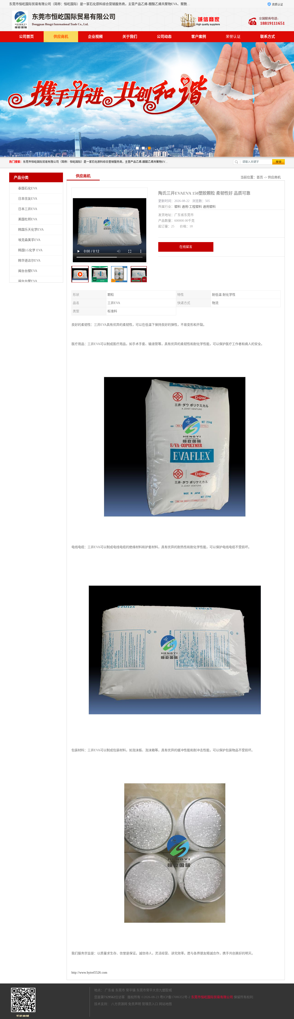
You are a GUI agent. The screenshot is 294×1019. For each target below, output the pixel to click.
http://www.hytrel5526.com (89, 972)
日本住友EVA (27, 198)
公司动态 (164, 37)
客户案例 (198, 37)
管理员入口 (150, 1004)
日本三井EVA (27, 209)
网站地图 (165, 1004)
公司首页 (26, 37)
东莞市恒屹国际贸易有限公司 (212, 997)
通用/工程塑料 (192, 206)
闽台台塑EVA (27, 271)
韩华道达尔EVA (29, 260)
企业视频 (95, 37)
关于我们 (129, 37)
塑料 (177, 206)
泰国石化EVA (27, 188)
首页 (260, 177)
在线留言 (185, 247)
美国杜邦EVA (27, 219)
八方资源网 (119, 1004)
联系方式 (267, 37)
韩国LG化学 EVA (30, 250)
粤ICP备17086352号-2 (175, 997)
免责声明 (134, 1004)
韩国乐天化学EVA (31, 229)
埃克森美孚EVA (29, 240)
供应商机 (61, 37)
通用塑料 (209, 206)
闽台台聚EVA (27, 281)
